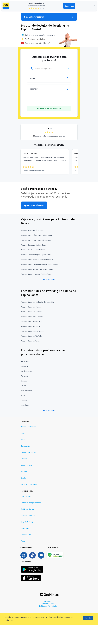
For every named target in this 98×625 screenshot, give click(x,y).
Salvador (24, 381)
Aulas (23, 433)
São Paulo (24, 366)
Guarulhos (25, 405)
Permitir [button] (88, 618)
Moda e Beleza (26, 465)
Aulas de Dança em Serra (30, 326)
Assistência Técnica (28, 427)
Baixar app (69, 6)
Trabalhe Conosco (28, 515)
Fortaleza (24, 376)
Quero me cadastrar (34, 205)
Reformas (24, 471)
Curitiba (24, 400)
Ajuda (23, 541)
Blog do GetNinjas (27, 522)
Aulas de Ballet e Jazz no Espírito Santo (36, 240)
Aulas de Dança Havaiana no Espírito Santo (37, 269)
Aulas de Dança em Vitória (30, 341)
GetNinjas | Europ (27, 509)
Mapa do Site (26, 534)
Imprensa (48, 601)
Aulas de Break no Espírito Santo (33, 250)
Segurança (25, 528)
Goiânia (24, 386)
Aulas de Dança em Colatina (31, 312)
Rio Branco (25, 361)
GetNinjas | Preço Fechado (31, 503)
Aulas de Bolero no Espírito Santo (33, 245)
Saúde (23, 478)
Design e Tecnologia (28, 452)
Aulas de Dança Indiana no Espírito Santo (36, 274)
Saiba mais (9, 620)
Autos (23, 439)
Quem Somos (26, 496)
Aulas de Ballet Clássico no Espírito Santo (36, 235)
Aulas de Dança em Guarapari (32, 316)
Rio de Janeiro (26, 371)
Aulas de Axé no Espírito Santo (32, 230)
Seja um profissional (34, 16)
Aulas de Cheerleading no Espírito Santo (36, 254)
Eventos (24, 459)
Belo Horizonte (26, 390)
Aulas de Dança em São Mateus (32, 331)
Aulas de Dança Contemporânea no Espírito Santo (39, 264)
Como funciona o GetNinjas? (37, 43)
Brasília (23, 395)
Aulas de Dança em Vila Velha (31, 336)
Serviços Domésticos (29, 484)
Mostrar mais (49, 279)
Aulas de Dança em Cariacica (31, 307)
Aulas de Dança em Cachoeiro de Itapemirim (37, 302)
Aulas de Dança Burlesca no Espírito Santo (37, 259)
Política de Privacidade (48, 606)
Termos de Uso (48, 604)
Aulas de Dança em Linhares (31, 321)
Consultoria (25, 446)
